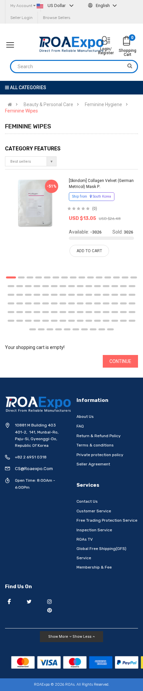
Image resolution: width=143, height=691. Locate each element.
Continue (120, 361)
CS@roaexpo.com (34, 468)
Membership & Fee (94, 567)
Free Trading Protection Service (106, 520)
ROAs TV (84, 539)
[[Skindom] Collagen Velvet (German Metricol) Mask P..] (35, 203)
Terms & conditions (95, 445)
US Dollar (57, 5)
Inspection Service (94, 530)
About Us (85, 416)
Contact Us (87, 501)
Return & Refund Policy (98, 435)
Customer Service (93, 511)
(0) (94, 208)
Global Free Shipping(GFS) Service (101, 553)
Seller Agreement (93, 464)
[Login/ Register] (106, 41)
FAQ (80, 426)
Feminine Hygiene (103, 104)
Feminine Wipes (21, 110)
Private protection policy (99, 454)
